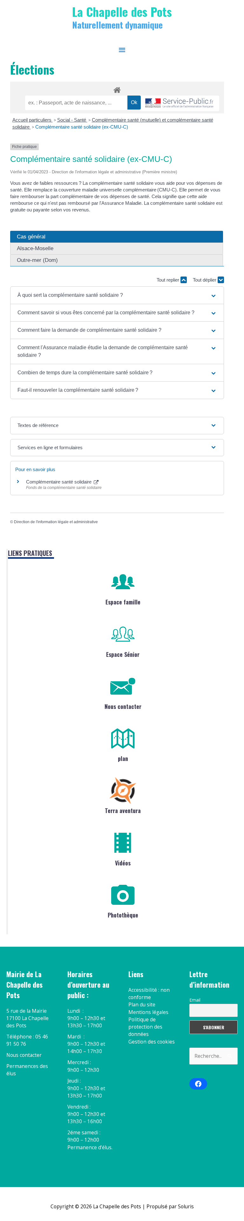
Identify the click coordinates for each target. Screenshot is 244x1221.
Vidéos (123, 863)
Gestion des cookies (151, 1041)
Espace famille (122, 602)
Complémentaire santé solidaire (59, 481)
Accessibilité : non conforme (149, 993)
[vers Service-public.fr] (179, 103)
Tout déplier (205, 280)
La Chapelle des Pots (122, 11)
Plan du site (141, 1004)
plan (123, 758)
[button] (117, 295)
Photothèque (123, 915)
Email (194, 1000)
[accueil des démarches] (117, 89)
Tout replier (168, 280)
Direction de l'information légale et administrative (56, 522)
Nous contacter (123, 706)
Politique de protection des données (145, 1027)
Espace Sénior (122, 654)
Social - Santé (72, 120)
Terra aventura (123, 810)
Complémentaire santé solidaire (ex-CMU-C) (81, 127)
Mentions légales (148, 1012)
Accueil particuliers (32, 120)
